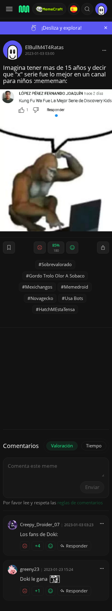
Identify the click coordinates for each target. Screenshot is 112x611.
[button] (87, 9)
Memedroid (76, 287)
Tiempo (94, 446)
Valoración (62, 446)
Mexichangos (38, 287)
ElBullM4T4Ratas (44, 47)
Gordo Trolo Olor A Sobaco (57, 276)
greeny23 (30, 569)
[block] (104, 50)
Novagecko (41, 298)
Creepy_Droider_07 (40, 524)
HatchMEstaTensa (57, 309)
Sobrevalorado (57, 264)
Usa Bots (74, 298)
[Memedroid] (23, 9)
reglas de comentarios (80, 503)
